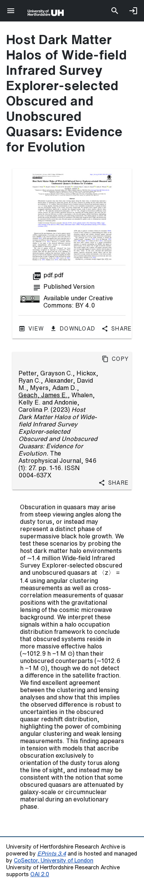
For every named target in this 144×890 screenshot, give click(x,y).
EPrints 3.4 (51, 853)
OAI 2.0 (39, 874)
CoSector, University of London (53, 860)
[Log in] (133, 11)
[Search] (115, 11)
